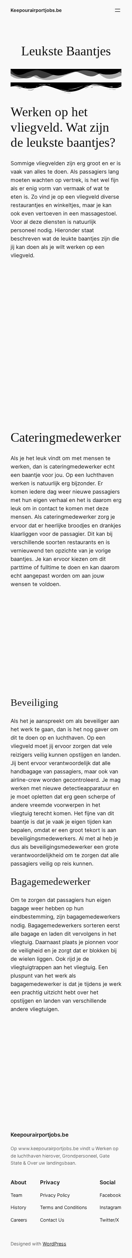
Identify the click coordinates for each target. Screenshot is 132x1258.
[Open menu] (117, 10)
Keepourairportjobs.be (36, 10)
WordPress (54, 1243)
